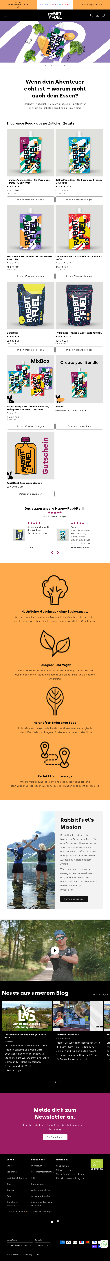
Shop (9, 1166)
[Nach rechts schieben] (61, 1082)
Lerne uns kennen (74, 899)
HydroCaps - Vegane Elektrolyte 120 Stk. (79, 333)
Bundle (59, 406)
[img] (55, 513)
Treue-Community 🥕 (17, 1212)
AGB (33, 1178)
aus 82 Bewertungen (55, 516)
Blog (9, 1184)
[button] (6, 15)
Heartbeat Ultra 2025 (68, 1034)
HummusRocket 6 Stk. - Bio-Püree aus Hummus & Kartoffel (28, 181)
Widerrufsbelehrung (41, 1190)
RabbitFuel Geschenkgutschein (25, 483)
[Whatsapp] (104, 1244)
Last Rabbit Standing (17, 1178)
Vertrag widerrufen (41, 1196)
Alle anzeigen (100, 994)
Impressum (36, 1166)
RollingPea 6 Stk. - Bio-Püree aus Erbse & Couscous (79, 181)
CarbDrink (12, 333)
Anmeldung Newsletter (12, 1204)
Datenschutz (37, 1184)
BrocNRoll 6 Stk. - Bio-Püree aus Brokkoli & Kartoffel (30, 258)
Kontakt (11, 1190)
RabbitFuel (12, 1172)
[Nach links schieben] (49, 1082)
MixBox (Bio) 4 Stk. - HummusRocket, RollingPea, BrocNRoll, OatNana (28, 408)
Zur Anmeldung (55, 1137)
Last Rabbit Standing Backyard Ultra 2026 (25, 1036)
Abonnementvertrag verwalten (41, 1204)
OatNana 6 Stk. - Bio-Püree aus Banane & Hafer (79, 258)
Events (10, 1196)
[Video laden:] (55, 950)
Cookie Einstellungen (41, 1212)
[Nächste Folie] (58, 66)
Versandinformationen (42, 1172)
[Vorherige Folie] (46, 66)
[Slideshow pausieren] (64, 66)
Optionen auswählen (79, 426)
